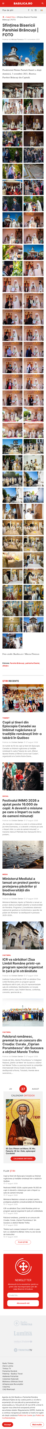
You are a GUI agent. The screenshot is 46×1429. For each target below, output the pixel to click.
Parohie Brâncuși (17, 663)
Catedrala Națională (10, 1379)
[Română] (42, 10)
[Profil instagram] (36, 10)
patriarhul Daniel (32, 663)
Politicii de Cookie (25, 1415)
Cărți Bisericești (8, 1389)
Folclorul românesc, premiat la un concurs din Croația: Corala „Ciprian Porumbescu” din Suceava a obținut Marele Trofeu (22, 1044)
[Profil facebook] (28, 10)
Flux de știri (7, 10)
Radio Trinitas (7, 1363)
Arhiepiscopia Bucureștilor (12, 1384)
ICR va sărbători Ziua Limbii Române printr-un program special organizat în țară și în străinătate (22, 965)
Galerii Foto (10, 17)
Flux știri (23, 1242)
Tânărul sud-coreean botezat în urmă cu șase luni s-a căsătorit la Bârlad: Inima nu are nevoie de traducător (22, 1231)
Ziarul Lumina (7, 1366)
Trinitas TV (6, 1368)
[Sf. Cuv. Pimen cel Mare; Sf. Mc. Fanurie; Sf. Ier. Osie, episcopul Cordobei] (23, 1122)
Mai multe (37, 1424)
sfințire (5, 666)
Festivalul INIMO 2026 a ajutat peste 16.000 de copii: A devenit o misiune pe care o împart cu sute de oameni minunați (22, 808)
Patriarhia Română (9, 1371)
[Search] (42, 3)
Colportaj (6, 1387)
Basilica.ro (23, 3)
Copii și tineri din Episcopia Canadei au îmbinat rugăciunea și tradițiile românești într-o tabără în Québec (22, 730)
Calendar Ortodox (23, 1159)
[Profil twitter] (32, 10)
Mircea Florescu (17, 39)
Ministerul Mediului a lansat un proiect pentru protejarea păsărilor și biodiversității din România (21, 886)
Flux (9, 1171)
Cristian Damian (17, 742)
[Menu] (3, 3)
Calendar (23, 1095)
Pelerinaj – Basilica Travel (12, 1374)
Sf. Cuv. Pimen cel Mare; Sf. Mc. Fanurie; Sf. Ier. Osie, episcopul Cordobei (21, 1150)
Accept (7, 1424)
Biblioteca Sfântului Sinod (12, 1381)
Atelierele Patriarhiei (10, 1376)
